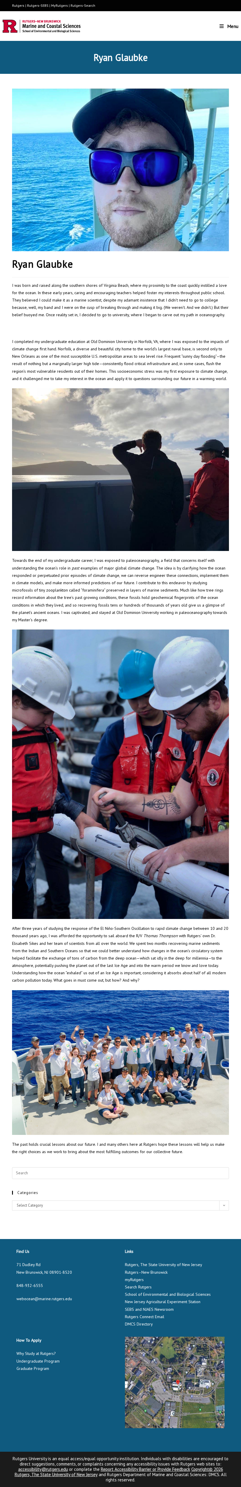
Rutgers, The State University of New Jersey (163, 1264)
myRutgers (134, 1279)
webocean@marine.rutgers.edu (44, 1298)
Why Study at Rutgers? (36, 1353)
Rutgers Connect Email (144, 1316)
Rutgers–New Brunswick (146, 1272)
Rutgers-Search (83, 5)
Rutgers (18, 5)
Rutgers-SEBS (37, 5)
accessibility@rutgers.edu (43, 1469)
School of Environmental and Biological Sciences (168, 1294)
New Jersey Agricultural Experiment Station (162, 1301)
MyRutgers (59, 5)
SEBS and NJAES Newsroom (149, 1309)
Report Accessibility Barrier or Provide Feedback (145, 1469)
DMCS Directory (139, 1324)
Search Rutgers (138, 1287)
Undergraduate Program (38, 1361)
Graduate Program (32, 1368)
